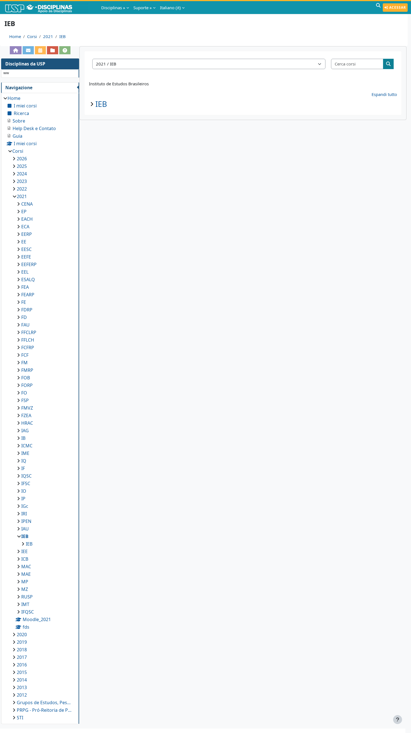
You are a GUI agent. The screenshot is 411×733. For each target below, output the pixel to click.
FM (24, 363)
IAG (25, 430)
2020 (22, 634)
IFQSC (27, 612)
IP (23, 498)
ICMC (26, 446)
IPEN (26, 521)
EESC (26, 249)
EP (24, 211)
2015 (22, 672)
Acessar (397, 7)
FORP (27, 385)
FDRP (26, 310)
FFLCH (27, 340)
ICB (24, 559)
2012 (22, 695)
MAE (26, 574)
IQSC (26, 476)
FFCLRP (28, 332)
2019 (22, 642)
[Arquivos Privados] (52, 50)
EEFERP (29, 264)
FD (24, 317)
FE (23, 302)
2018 (22, 650)
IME (25, 453)
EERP (26, 234)
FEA (25, 287)
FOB (25, 378)
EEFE (26, 257)
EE (23, 242)
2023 (22, 181)
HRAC (27, 423)
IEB (62, 36)
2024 (22, 174)
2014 (22, 680)
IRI (24, 514)
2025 (22, 166)
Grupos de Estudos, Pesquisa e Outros (45, 702)
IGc (24, 506)
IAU (25, 529)
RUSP (27, 597)
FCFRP (27, 347)
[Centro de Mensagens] (28, 50)
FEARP (27, 295)
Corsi (32, 36)
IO (23, 491)
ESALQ (28, 279)
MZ (24, 589)
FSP (25, 400)
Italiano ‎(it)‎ (170, 7)
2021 (48, 36)
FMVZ (27, 408)
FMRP (27, 370)
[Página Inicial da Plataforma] (16, 50)
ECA (25, 227)
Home (15, 36)
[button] (378, 7)
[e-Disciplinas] (46, 7)
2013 (22, 687)
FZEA (26, 415)
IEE (24, 551)
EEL (25, 272)
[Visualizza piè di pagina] (397, 719)
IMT (25, 604)
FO (24, 393)
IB (23, 438)
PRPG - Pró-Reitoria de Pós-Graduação (45, 710)
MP (24, 582)
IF (23, 468)
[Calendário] (40, 50)
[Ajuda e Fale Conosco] (64, 50)
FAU (25, 325)
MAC (26, 566)
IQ (23, 461)
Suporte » (142, 7)
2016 (22, 665)
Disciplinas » (113, 7)
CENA (27, 204)
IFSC (25, 483)
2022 (22, 189)
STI (20, 718)
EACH (27, 219)
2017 (22, 657)
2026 (22, 159)
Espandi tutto (384, 94)
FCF (25, 355)
